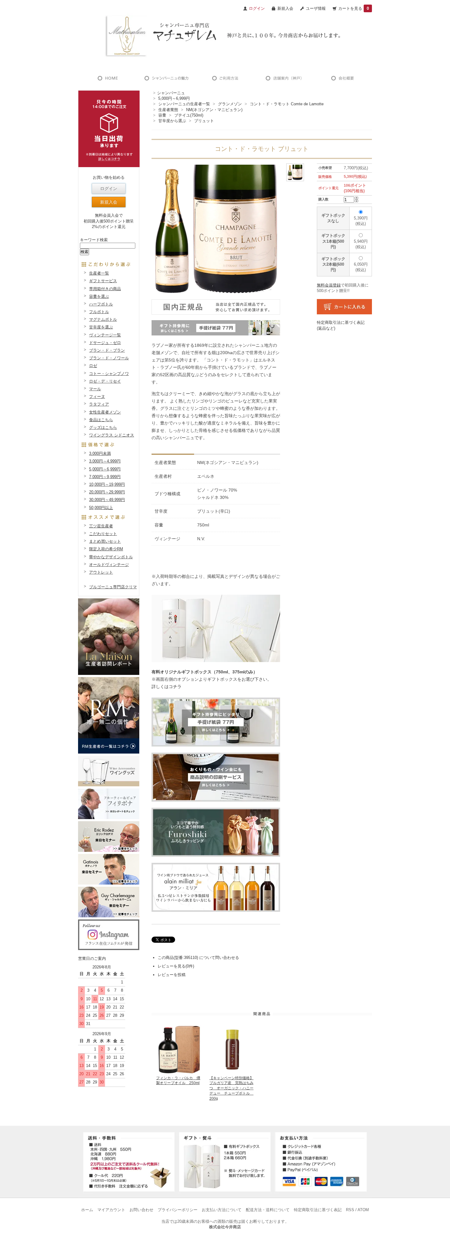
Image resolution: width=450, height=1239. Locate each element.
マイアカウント (111, 1209)
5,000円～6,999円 (174, 98)
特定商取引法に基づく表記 (318, 1209)
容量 (162, 115)
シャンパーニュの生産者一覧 (184, 104)
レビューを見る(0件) (176, 966)
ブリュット (204, 120)
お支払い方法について (222, 1209)
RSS (350, 1209)
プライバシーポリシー (177, 1209)
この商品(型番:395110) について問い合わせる (198, 957)
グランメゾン (230, 104)
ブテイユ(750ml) (188, 115)
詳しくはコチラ (167, 686)
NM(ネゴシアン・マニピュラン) (214, 109)
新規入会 (285, 8)
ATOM (363, 1209)
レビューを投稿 (172, 974)
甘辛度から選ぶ (172, 120)
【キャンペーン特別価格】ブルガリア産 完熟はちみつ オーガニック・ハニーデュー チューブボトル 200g (231, 1088)
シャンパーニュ (171, 93)
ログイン (108, 188)
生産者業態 (168, 109)
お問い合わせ (141, 1209)
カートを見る (353, 8)
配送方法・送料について (268, 1209)
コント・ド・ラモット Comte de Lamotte (287, 104)
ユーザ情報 (316, 8)
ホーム (87, 1209)
